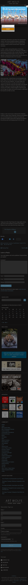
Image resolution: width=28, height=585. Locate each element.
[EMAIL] (14, 15)
